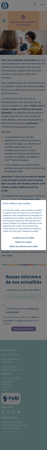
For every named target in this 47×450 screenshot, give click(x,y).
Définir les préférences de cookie (24, 246)
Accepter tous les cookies (23, 238)
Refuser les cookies (23, 242)
